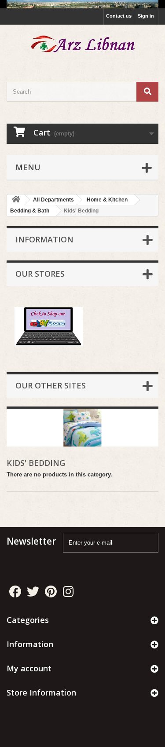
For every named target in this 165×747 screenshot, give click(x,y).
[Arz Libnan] (82, 45)
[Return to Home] (15, 199)
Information (44, 239)
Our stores (40, 273)
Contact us (119, 15)
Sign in (146, 15)
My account (29, 668)
